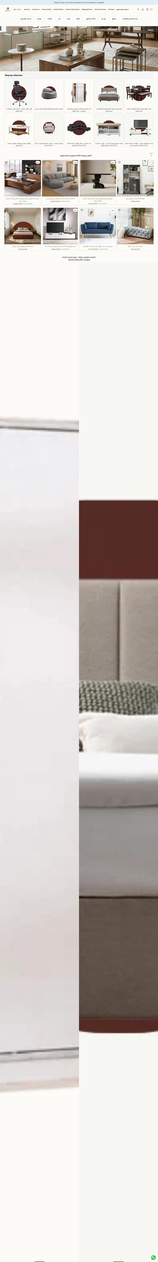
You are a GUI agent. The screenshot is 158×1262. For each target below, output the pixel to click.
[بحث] (138, 9)
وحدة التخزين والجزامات (130, 18)
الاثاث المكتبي (90, 18)
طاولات (49, 18)
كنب (59, 18)
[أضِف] (38, 193)
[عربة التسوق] (147, 9)
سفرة (78, 18)
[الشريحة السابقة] (3, 48)
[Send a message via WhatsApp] (153, 1257)
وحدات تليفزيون (25, 18)
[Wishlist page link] (151, 9)
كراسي (114, 18)
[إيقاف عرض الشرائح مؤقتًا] (75, 69)
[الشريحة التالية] (154, 48)
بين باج (103, 18)
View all (151, 154)
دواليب (39, 18)
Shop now (79, 48)
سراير (68, 18)
